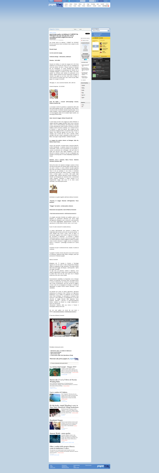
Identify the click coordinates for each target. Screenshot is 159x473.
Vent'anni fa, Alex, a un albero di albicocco (60, 350)
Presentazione (64, 465)
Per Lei (66, 5)
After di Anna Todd (55, 353)
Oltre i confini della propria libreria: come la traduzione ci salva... (62, 447)
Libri (82, 106)
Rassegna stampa (77, 465)
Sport (98, 4)
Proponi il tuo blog (97, 35)
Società (66, 4)
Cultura (83, 104)
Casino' (101, 60)
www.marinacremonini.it (58, 311)
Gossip (107, 4)
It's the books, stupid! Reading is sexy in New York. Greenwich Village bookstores (64, 406)
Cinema (75, 4)
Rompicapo (107, 60)
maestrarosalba (105, 48)
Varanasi (83, 97)
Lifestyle (94, 5)
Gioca (103, 68)
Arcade (95, 60)
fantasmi (83, 87)
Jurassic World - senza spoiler (60, 433)
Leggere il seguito (75, 372)
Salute (79, 5)
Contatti (51, 466)
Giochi (75, 29)
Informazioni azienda (65, 467)
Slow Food (83, 94)
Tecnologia (93, 4)
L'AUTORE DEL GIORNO (95, 41)
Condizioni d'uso (64, 466)
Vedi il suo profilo (85, 56)
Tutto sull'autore (96, 56)
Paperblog (55, 5)
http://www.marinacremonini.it (57, 213)
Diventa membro (104, 56)
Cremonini (83, 85)
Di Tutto (83, 90)
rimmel (103, 51)
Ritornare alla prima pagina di (59, 359)
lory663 (103, 45)
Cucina (75, 5)
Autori (80, 29)
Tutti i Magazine (105, 5)
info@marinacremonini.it (70, 213)
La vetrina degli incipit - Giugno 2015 (63, 367)
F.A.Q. (75, 466)
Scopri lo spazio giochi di (98, 78)
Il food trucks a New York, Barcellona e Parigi (61, 355)
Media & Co (89, 5)
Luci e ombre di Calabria (58, 392)
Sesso (70, 5)
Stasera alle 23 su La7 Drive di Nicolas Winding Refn (63, 380)
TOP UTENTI (102, 40)
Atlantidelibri (61, 40)
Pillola (83, 92)
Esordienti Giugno (56, 420)
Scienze (83, 5)
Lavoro (99, 5)
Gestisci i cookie (76, 467)
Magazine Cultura (54, 29)
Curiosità (102, 4)
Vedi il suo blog (85, 57)
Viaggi (88, 4)
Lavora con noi (52, 467)
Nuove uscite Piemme (55, 352)
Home (51, 465)
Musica (80, 4)
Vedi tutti (84, 80)
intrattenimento (105, 42)
